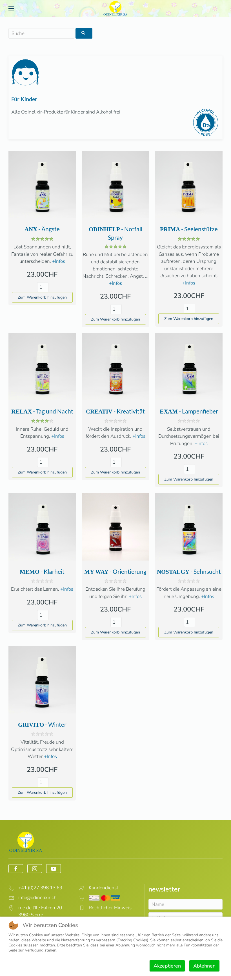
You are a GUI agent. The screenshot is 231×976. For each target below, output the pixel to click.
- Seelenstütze (189, 228)
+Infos (58, 261)
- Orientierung (115, 571)
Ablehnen (204, 965)
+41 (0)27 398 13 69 (40, 887)
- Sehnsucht (189, 571)
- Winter (42, 724)
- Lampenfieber (189, 411)
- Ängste (42, 228)
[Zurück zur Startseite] (115, 8)
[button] (11, 8)
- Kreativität (115, 411)
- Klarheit (42, 571)
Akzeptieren (167, 965)
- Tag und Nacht (42, 411)
